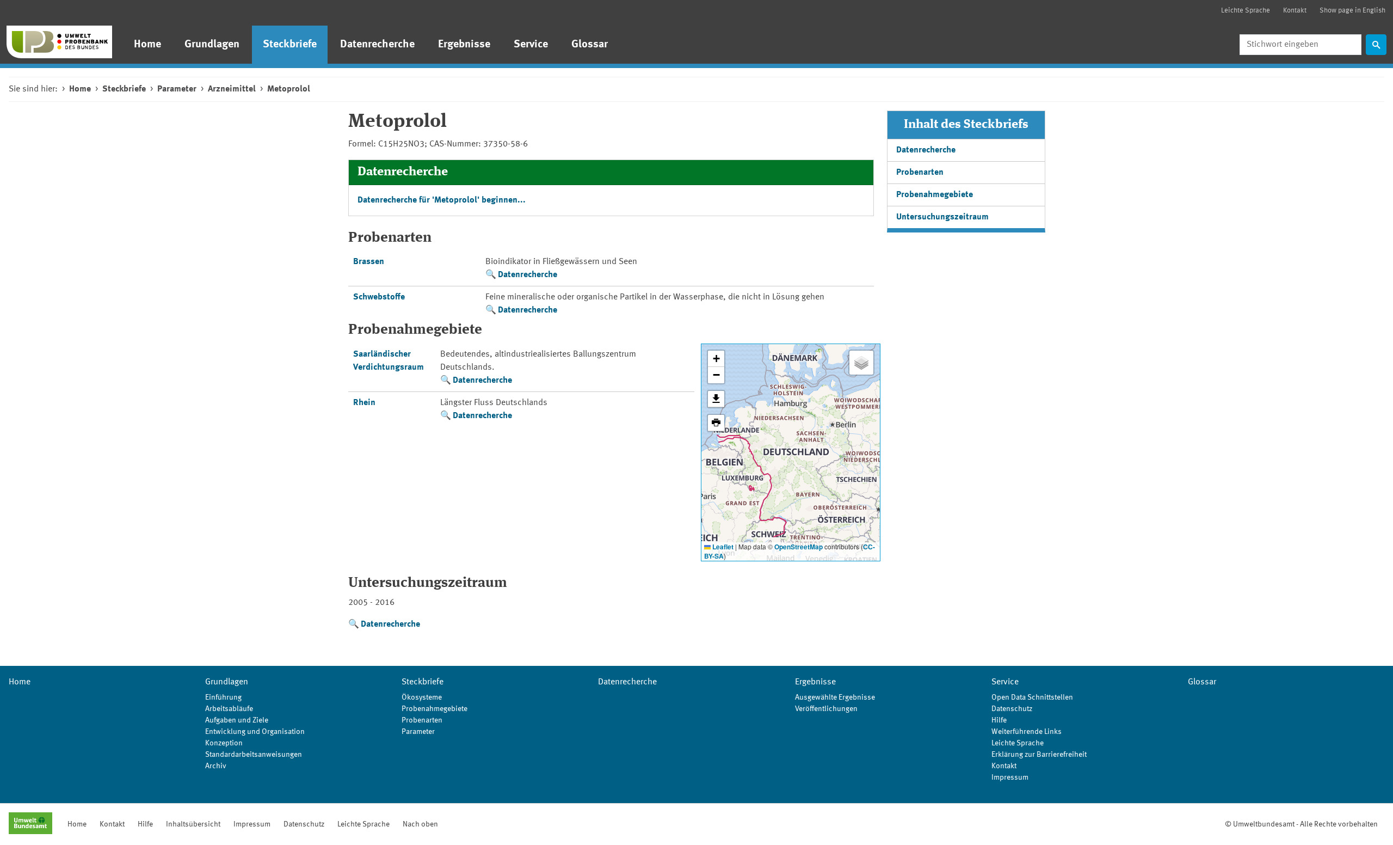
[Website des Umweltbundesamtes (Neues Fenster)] (30, 824)
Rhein (364, 403)
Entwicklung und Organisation (255, 732)
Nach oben (420, 824)
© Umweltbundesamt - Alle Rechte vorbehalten (1301, 824)
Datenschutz (1011, 709)
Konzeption (224, 743)
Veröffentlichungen (826, 709)
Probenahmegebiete (934, 195)
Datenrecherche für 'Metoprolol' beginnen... (442, 200)
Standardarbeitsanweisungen (253, 754)
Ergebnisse (464, 44)
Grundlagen (211, 44)
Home (147, 44)
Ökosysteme (422, 697)
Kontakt (1294, 10)
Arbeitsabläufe (229, 709)
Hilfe (999, 720)
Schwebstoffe (379, 297)
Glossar (589, 44)
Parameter (176, 89)
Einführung (223, 697)
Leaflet (722, 547)
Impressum (1009, 777)
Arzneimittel (232, 89)
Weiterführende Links (1026, 732)
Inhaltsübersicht (193, 824)
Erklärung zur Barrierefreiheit (1039, 754)
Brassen (368, 262)
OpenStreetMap (798, 547)
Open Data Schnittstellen (1032, 697)
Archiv (215, 766)
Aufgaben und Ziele (236, 720)
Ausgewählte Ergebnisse (835, 697)
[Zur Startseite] (59, 42)
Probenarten (920, 172)
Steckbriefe (290, 44)
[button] (716, 359)
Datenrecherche (377, 44)
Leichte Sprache (1245, 10)
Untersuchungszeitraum (942, 217)
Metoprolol (288, 89)
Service (531, 44)
